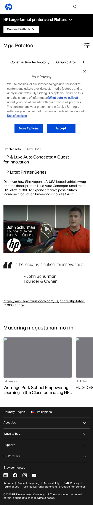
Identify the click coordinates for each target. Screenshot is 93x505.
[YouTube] (34, 475)
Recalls (8, 483)
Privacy (74, 483)
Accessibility (51, 483)
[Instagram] (24, 475)
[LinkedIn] (5, 475)
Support (9, 445)
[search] (75, 7)
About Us (9, 422)
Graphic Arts (66, 62)
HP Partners (11, 456)
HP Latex (82, 381)
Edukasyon (10, 381)
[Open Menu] (85, 7)
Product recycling (28, 483)
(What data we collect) (63, 98)
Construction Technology (29, 62)
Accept (61, 128)
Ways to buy (11, 434)
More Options (29, 128)
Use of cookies (17, 116)
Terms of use (11, 486)
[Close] (84, 71)
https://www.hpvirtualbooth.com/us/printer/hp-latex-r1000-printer (44, 303)
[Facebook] (15, 475)
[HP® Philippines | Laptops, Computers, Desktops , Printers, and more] (8, 7)
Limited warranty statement (40, 486)
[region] (46, 103)
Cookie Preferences (73, 486)
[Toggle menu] (70, 20)
